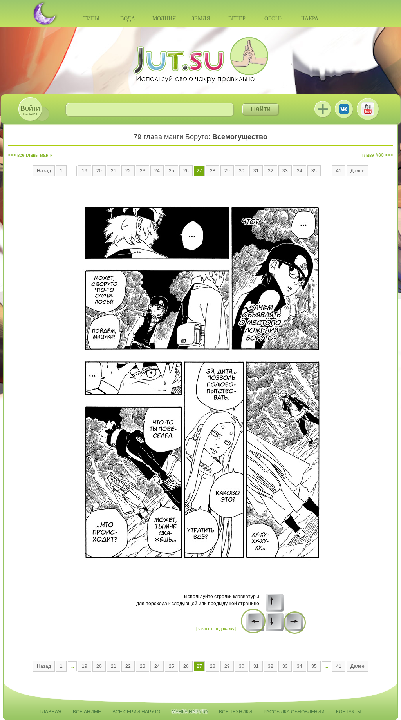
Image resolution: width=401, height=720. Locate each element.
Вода (127, 19)
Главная (50, 712)
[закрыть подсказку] (216, 628)
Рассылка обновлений (294, 712)
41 (338, 171)
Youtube (368, 109)
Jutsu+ (322, 109)
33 (285, 171)
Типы (91, 19)
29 (227, 171)
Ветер (237, 19)
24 (157, 171)
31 (256, 171)
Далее (357, 171)
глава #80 (373, 155)
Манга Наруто (190, 712)
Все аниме (87, 712)
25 (171, 171)
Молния (164, 19)
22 (128, 171)
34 (299, 171)
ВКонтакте (344, 109)
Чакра (309, 19)
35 (314, 171)
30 (241, 171)
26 (186, 171)
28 (212, 171)
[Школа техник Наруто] (200, 60)
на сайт (30, 110)
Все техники (235, 712)
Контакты (348, 712)
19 (84, 171)
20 (99, 171)
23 (142, 171)
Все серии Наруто (136, 712)
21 (113, 171)
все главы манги (35, 155)
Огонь (273, 19)
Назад (44, 171)
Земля (200, 19)
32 (270, 171)
